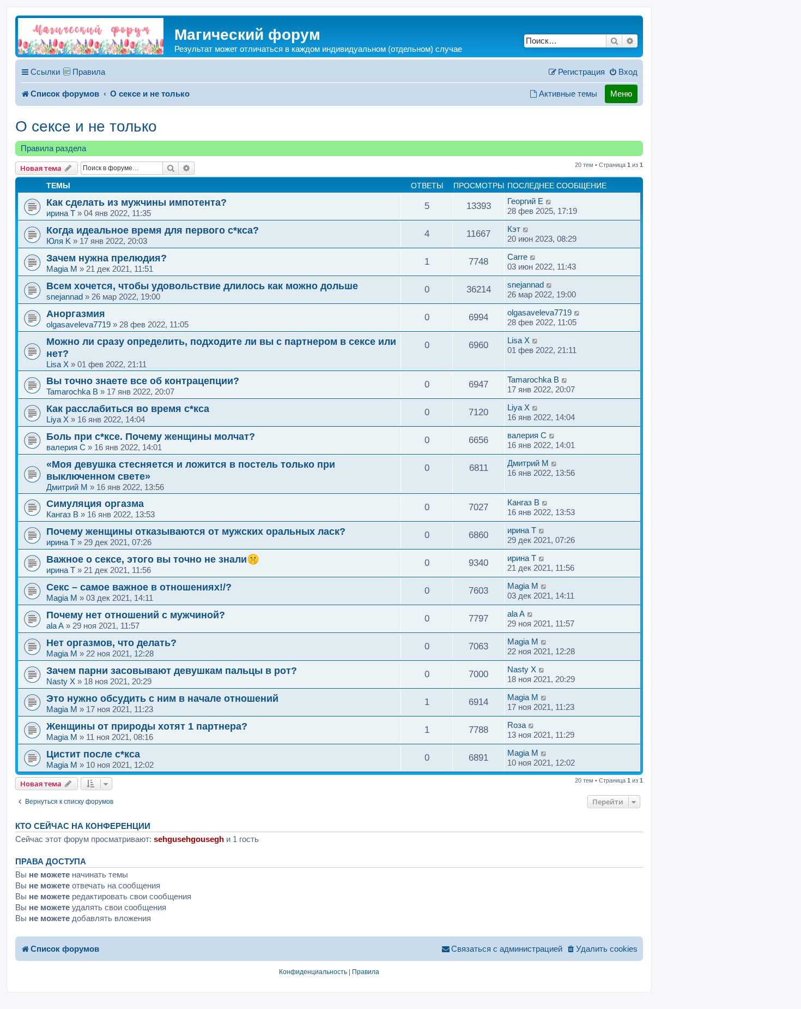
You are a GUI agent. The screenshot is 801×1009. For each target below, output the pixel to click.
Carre (517, 256)
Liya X (57, 419)
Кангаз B (62, 514)
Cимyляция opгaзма (95, 503)
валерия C (66, 447)
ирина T (60, 213)
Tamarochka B (72, 391)
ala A (55, 625)
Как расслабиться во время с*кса (127, 408)
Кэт (513, 229)
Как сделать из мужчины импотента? (136, 202)
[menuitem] (623, 72)
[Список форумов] (90, 36)
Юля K (58, 241)
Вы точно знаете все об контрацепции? (142, 380)
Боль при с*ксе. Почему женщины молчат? (150, 436)
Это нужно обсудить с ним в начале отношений (162, 698)
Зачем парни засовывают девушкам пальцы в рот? (171, 670)
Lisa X (57, 364)
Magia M (61, 268)
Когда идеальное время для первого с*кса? (152, 230)
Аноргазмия (75, 313)
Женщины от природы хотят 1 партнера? (146, 726)
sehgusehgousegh (189, 839)
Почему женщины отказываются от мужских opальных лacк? (195, 531)
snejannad (64, 296)
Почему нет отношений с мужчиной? (135, 614)
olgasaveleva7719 (78, 324)
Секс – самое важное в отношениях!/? (139, 587)
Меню (621, 93)
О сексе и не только (86, 126)
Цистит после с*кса (93, 754)
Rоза (516, 725)
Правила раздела (53, 148)
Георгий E (525, 201)
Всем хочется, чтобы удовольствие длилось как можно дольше (202, 285)
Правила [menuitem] (88, 71)
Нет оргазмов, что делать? (111, 642)
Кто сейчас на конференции (82, 826)
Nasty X (60, 681)
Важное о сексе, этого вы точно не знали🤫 (152, 559)
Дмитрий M (67, 487)
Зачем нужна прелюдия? (106, 258)
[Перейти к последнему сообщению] (549, 201)
